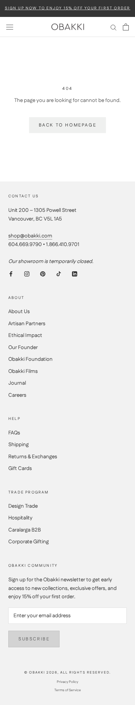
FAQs (14, 432)
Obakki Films (23, 371)
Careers (17, 395)
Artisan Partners (26, 323)
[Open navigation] (9, 27)
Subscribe (34, 639)
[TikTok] (58, 274)
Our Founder (23, 347)
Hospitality (20, 517)
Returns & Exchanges (32, 456)
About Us (19, 311)
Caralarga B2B (24, 530)
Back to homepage (68, 125)
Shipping (18, 444)
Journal (17, 383)
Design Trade (23, 506)
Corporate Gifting (28, 541)
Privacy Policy (67, 681)
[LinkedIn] (74, 274)
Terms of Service (67, 690)
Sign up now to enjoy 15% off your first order (67, 8)
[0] (126, 27)
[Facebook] (11, 274)
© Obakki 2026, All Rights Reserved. (67, 672)
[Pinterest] (42, 274)
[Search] (113, 27)
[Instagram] (26, 274)
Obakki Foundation (30, 359)
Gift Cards (20, 468)
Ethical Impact (25, 335)
